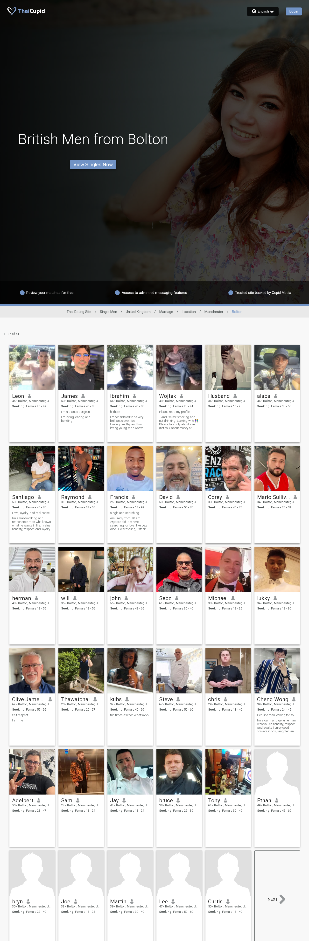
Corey (215, 497)
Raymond (72, 497)
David (166, 497)
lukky (263, 598)
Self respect (20, 715)
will (65, 598)
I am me (17, 720)
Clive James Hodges (28, 699)
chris (214, 699)
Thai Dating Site (79, 312)
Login (293, 11)
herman (21, 598)
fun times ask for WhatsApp (129, 715)
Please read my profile (174, 412)
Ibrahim (119, 396)
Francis (119, 497)
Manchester (213, 312)
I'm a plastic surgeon (75, 412)
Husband (219, 396)
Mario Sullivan (273, 497)
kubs (116, 699)
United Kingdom (138, 312)
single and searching (124, 513)
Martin (118, 901)
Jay (114, 800)
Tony (214, 800)
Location (189, 312)
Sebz (165, 598)
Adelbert (22, 800)
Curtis (215, 901)
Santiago (23, 497)
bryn (17, 901)
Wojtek (167, 396)
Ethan (264, 800)
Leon (18, 396)
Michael (218, 598)
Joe (65, 901)
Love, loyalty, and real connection (32, 513)
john (115, 598)
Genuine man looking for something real (277, 715)
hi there (115, 412)
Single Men (108, 312)
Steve (166, 699)
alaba (263, 396)
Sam (66, 800)
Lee (163, 901)
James (69, 396)
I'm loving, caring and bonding (76, 418)
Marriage (166, 312)
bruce (166, 800)
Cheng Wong (272, 699)
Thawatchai (75, 699)
